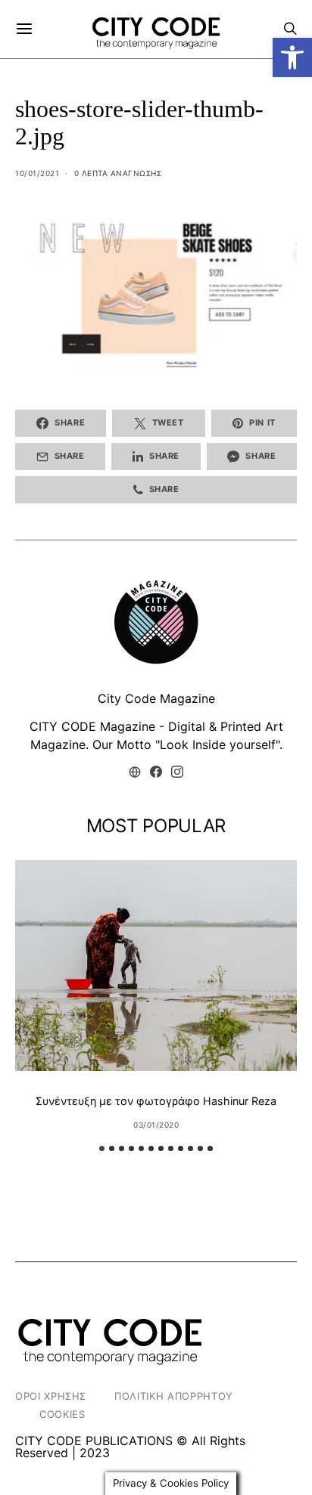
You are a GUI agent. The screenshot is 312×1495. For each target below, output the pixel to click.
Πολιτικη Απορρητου (173, 1396)
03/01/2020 (156, 1124)
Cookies (62, 1414)
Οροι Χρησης (50, 1396)
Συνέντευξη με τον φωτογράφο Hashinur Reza (156, 1100)
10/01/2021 (37, 173)
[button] (292, 57)
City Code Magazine (156, 698)
